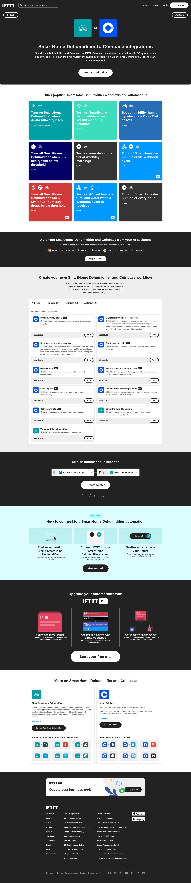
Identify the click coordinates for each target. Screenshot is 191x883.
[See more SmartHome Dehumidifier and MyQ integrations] (41, 756)
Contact (83, 873)
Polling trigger (47, 321)
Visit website (36, 721)
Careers (60, 873)
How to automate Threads (106, 849)
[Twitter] (132, 873)
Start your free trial (95, 657)
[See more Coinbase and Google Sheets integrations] (108, 745)
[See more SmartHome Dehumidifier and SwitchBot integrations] (61, 745)
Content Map (50, 840)
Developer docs (52, 854)
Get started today (95, 72)
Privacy (91, 873)
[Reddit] (143, 873)
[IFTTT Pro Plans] (65, 318)
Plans (155, 5)
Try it (89, 335)
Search (48, 845)
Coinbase (113, 46)
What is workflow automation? (108, 832)
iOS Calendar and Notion (73, 823)
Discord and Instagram (72, 818)
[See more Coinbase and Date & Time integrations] (108, 756)
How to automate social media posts (110, 854)
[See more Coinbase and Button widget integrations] (149, 745)
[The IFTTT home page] (8, 5)
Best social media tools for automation (111, 858)
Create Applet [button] (95, 485)
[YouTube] (126, 873)
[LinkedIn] (115, 873)
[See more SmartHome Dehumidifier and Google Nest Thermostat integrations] (61, 756)
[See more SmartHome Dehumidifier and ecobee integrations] (41, 745)
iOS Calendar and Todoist (73, 849)
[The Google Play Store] (138, 819)
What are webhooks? (105, 840)
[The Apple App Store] (138, 814)
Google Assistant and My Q (74, 832)
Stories (48, 823)
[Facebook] (109, 873)
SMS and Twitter (70, 840)
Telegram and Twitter (71, 854)
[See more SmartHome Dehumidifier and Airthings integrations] (81, 745)
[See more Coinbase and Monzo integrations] (149, 756)
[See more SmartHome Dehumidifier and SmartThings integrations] (81, 756)
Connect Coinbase (110, 725)
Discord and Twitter (71, 858)
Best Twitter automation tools (108, 823)
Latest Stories (104, 813)
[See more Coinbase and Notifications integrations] (129, 745)
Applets (49, 827)
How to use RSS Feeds (105, 836)
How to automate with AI (106, 818)
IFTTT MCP (50, 832)
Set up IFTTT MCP (95, 259)
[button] (96, 568)
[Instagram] (121, 873)
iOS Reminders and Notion (74, 845)
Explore (145, 5)
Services (49, 818)
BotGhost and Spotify (72, 836)
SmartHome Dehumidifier (67, 46)
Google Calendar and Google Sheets (77, 827)
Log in (165, 5)
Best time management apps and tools (111, 827)
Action (110, 412)
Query (45, 372)
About (98, 873)
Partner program (71, 873)
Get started (179, 5)
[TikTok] (138, 873)
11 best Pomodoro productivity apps (110, 845)
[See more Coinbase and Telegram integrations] (129, 756)
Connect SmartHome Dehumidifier (49, 728)
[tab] (36, 303)
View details (38, 335)
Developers (50, 873)
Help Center (50, 836)
